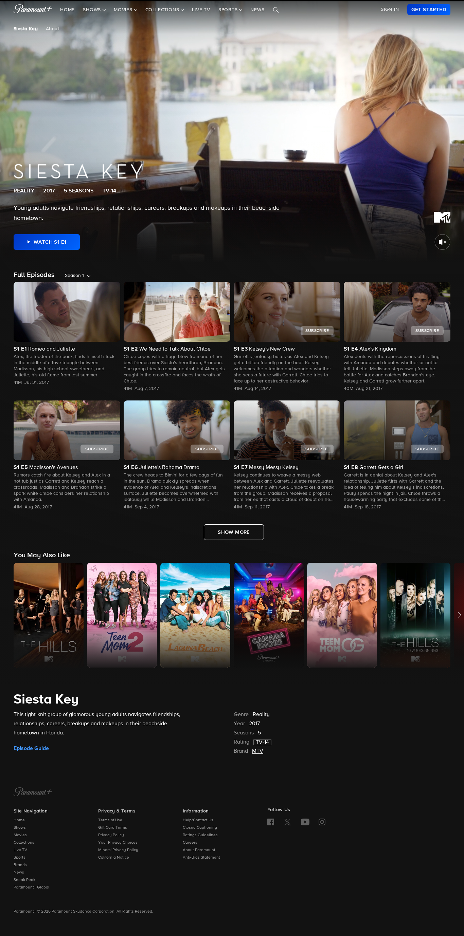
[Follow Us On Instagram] (322, 822)
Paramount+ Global (31, 887)
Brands (20, 865)
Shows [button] (93, 9)
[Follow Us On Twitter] (287, 821)
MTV (257, 751)
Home (67, 9)
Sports (19, 858)
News (257, 9)
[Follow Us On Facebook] (270, 822)
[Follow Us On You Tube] (305, 822)
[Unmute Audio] (442, 242)
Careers (190, 843)
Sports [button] (228, 9)
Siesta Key (26, 28)
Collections (24, 843)
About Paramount (199, 850)
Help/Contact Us (198, 820)
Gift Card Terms (112, 828)
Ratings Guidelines (200, 835)
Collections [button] (163, 9)
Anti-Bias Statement (201, 858)
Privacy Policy (111, 835)
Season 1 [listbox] (74, 275)
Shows (20, 828)
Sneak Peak (24, 880)
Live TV (201, 9)
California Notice (113, 858)
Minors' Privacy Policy (118, 850)
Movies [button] (124, 9)
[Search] (276, 10)
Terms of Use (110, 820)
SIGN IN (390, 9)
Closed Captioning (200, 828)
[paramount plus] (33, 9)
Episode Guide (31, 748)
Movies (20, 835)
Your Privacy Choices (118, 843)
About (52, 28)
